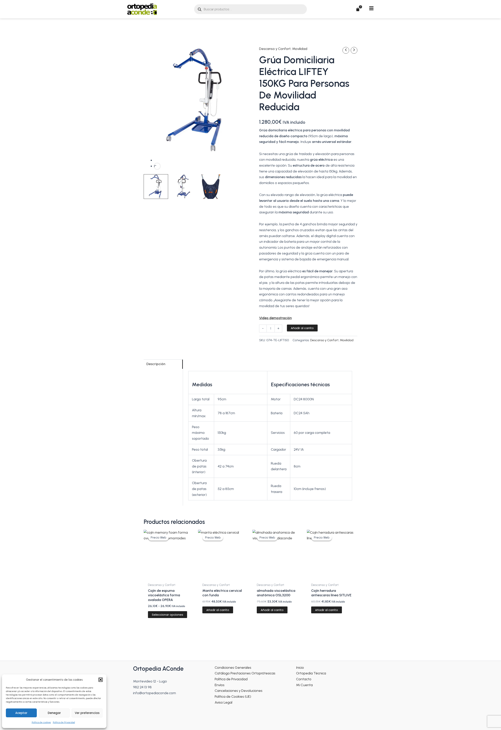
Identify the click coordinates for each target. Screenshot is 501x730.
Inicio (300, 667)
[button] (101, 680)
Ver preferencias (87, 713)
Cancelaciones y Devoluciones (238, 690)
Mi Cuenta (304, 685)
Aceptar (21, 713)
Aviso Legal (223, 702)
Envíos (219, 685)
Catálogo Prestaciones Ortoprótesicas (245, 673)
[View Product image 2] (183, 186)
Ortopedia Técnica (311, 673)
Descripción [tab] (155, 364)
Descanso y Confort (275, 49)
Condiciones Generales (233, 667)
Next (157, 166)
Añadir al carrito (302, 328)
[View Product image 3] (211, 186)
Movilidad (299, 49)
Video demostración (275, 318)
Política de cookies (41, 722)
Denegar (54, 713)
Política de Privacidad (64, 722)
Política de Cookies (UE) (233, 696)
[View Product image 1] (156, 186)
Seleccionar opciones (167, 615)
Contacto (303, 679)
